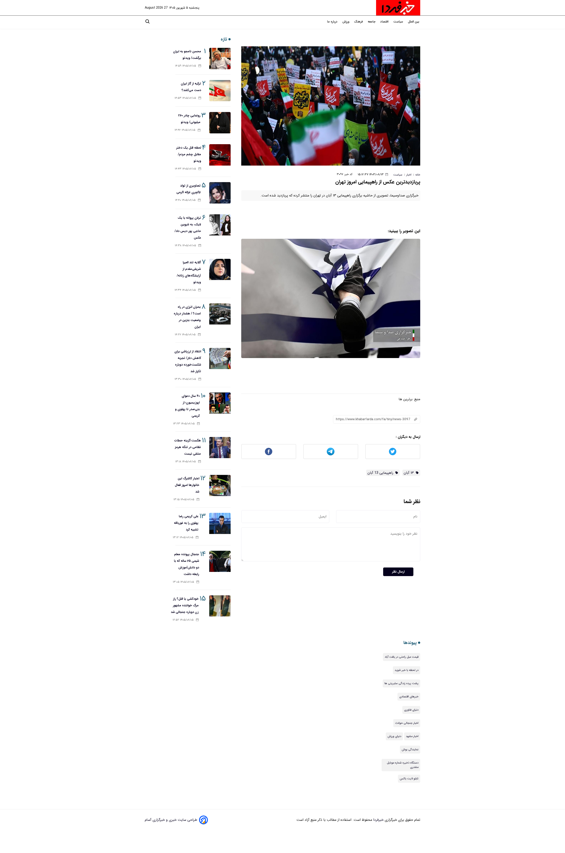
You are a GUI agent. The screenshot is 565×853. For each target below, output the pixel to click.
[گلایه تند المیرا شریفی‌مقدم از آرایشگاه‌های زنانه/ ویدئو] (220, 269)
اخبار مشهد (412, 736)
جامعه (372, 21)
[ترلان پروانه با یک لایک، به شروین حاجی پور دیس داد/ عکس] (220, 225)
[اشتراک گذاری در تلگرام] (330, 451)
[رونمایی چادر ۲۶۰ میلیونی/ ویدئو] (220, 122)
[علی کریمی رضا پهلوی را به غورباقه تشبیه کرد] (220, 523)
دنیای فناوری (411, 710)
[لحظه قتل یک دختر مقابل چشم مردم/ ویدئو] (220, 155)
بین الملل (414, 21)
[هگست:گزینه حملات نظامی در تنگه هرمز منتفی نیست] (220, 447)
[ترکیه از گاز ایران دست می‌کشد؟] (220, 90)
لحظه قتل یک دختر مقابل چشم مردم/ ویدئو (188, 154)
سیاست (398, 21)
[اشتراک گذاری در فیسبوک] (268, 451)
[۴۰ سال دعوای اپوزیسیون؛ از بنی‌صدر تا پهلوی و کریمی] (220, 403)
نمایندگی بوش (410, 749)
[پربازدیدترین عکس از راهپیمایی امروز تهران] (330, 106)
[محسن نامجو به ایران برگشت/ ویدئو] (220, 58)
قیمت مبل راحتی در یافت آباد (401, 657)
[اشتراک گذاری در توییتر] (392, 451)
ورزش (346, 21)
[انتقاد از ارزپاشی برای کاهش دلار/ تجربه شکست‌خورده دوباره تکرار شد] (220, 358)
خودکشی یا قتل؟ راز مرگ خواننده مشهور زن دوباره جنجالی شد (185, 605)
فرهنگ (359, 21)
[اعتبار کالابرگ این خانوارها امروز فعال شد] (220, 485)
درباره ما (332, 21)
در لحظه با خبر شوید (406, 670)
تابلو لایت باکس (409, 778)
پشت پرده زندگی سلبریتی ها (401, 683)
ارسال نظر (398, 571)
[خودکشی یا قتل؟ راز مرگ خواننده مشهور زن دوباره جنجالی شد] (220, 606)
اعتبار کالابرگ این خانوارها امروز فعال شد (187, 485)
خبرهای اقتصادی (408, 696)
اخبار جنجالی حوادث (406, 723)
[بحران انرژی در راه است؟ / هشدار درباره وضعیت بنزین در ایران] (220, 314)
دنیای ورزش (394, 736)
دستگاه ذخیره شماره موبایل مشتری (402, 765)
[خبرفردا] (398, 7)
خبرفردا (378, 820)
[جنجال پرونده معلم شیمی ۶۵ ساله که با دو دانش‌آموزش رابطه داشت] (220, 561)
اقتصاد (384, 21)
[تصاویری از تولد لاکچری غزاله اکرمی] (220, 192)
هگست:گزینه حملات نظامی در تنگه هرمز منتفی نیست (187, 447)
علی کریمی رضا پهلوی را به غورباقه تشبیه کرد (186, 523)
